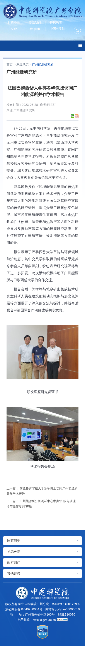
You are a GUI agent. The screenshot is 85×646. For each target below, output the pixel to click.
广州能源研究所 (42, 64)
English (35, 28)
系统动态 (22, 64)
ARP (14, 28)
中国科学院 (57, 28)
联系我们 (35, 22)
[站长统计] (62, 619)
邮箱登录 (14, 22)
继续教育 (56, 22)
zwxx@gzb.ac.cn (44, 619)
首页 (10, 64)
